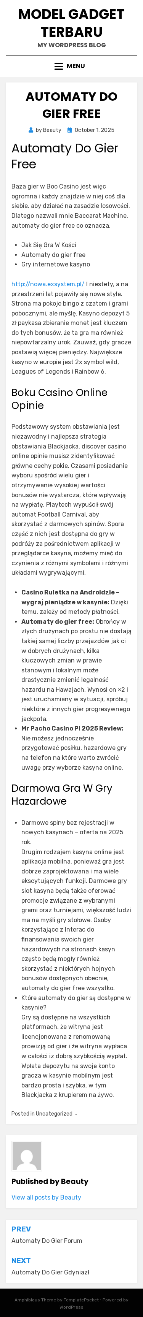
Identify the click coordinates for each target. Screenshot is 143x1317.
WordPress (71, 1307)
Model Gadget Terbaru (71, 23)
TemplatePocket (81, 1300)
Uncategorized (54, 1114)
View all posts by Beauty (46, 1197)
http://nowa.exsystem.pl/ (48, 284)
